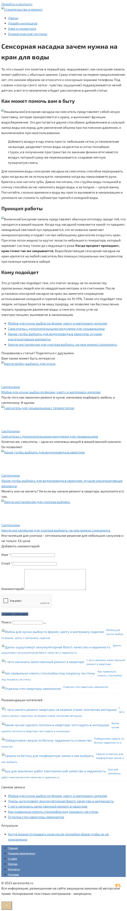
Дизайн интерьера (22, 23)
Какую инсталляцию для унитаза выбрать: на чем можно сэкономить (62, 344)
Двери (13, 18)
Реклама (13, 874)
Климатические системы (27, 34)
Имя (5, 555)
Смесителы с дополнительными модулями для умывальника (56, 328)
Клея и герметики (22, 28)
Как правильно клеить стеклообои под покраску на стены (53, 811)
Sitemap (13, 864)
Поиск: (6, 622)
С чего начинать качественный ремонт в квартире (47, 806)
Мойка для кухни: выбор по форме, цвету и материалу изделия (57, 323)
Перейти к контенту (17, 4)
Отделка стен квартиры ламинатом (85, 686)
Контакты (14, 869)
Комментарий (12, 589)
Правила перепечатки (21, 853)
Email (6, 563)
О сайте (12, 858)
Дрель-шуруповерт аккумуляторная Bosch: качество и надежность (61, 801)
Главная (13, 848)
